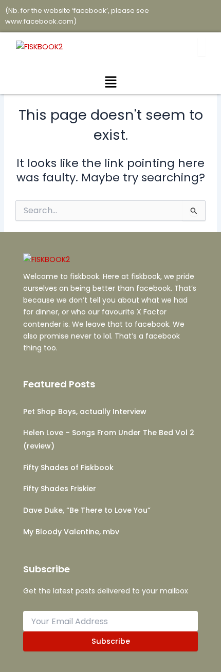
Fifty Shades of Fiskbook (68, 467)
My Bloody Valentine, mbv (71, 532)
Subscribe (110, 641)
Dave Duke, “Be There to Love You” (87, 510)
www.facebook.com (39, 21)
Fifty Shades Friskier (59, 488)
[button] (110, 82)
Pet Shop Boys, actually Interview (84, 411)
